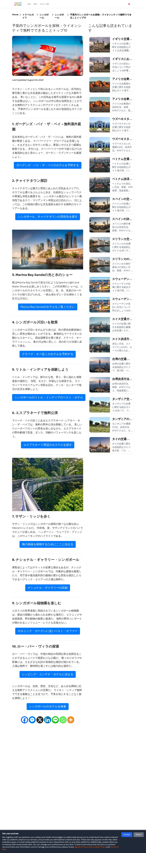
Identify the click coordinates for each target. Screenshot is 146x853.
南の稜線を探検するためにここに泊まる (47, 544)
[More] (70, 719)
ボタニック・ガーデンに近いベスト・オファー (48, 631)
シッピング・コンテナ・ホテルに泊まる (47, 674)
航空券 (35, 4)
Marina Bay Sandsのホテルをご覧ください (48, 306)
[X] (39, 719)
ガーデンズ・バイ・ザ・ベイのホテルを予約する (47, 165)
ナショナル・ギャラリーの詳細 (48, 587)
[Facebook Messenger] (32, 719)
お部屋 (29, 4)
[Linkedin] (47, 719)
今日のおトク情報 (44, 4)
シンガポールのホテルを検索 (47, 706)
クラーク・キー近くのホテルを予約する (47, 354)
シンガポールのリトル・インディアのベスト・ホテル (49, 397)
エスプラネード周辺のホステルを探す (47, 445)
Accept (127, 834)
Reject (138, 834)
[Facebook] (24, 719)
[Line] (55, 719)
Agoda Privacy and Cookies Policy (90, 847)
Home (15, 14)
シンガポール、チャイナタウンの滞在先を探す (48, 216)
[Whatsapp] (63, 719)
